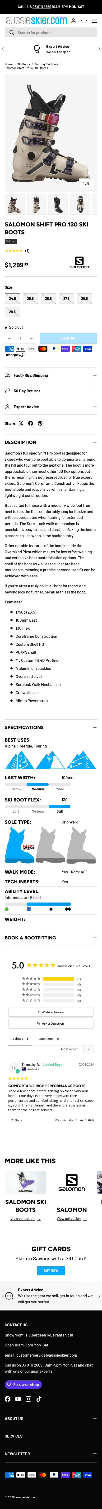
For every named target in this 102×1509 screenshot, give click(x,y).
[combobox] (51, 32)
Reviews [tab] (17, 1038)
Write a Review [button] (53, 1012)
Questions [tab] (46, 1038)
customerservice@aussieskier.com (46, 1355)
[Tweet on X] (21, 423)
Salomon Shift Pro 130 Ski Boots (26, 68)
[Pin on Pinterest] (40, 423)
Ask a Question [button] (53, 1023)
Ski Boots (23, 64)
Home (9, 64)
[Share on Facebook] (30, 423)
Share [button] (18, 1120)
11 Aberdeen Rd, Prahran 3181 (50, 1334)
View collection (25, 1218)
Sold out (68, 338)
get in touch (70, 1295)
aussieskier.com (26, 1497)
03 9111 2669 (32, 1365)
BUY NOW (51, 1270)
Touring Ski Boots (46, 64)
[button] (84, 21)
